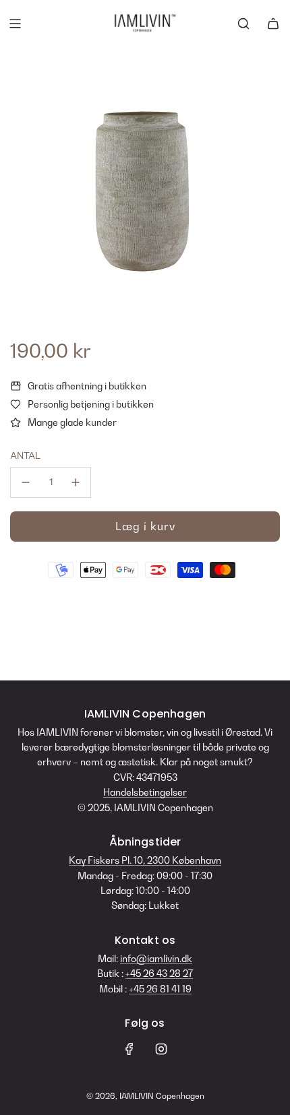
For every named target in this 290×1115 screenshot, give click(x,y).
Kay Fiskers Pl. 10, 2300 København (145, 860)
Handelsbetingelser (145, 792)
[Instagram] (161, 1049)
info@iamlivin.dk (156, 958)
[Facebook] (129, 1049)
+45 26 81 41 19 (160, 988)
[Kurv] (273, 23)
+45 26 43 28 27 (159, 973)
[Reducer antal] (25, 482)
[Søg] (243, 23)
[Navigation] (15, 23)
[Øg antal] (75, 482)
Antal (25, 455)
